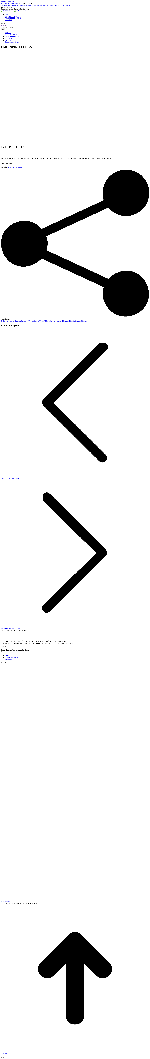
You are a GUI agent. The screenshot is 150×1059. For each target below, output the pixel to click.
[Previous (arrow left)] (1, 1057)
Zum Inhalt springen (7, 2)
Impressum (8, 659)
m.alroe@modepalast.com (9, 3)
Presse (7, 655)
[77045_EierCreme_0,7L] (31, 111)
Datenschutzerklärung (12, 657)
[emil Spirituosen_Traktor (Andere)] (16, 142)
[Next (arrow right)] (3, 1057)
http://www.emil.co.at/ (15, 167)
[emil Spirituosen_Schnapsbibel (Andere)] (108, 111)
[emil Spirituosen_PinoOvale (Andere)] (77, 111)
